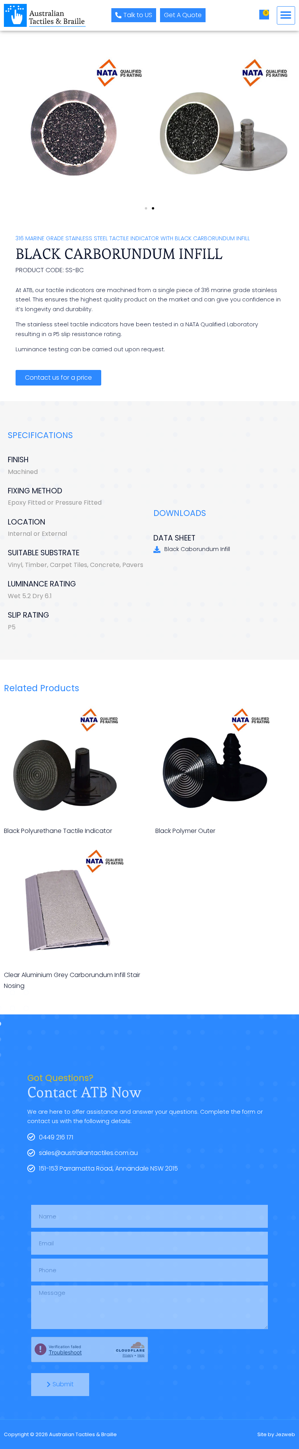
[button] (286, 15)
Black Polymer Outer (185, 830)
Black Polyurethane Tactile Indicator (58, 830)
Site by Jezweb (276, 1434)
